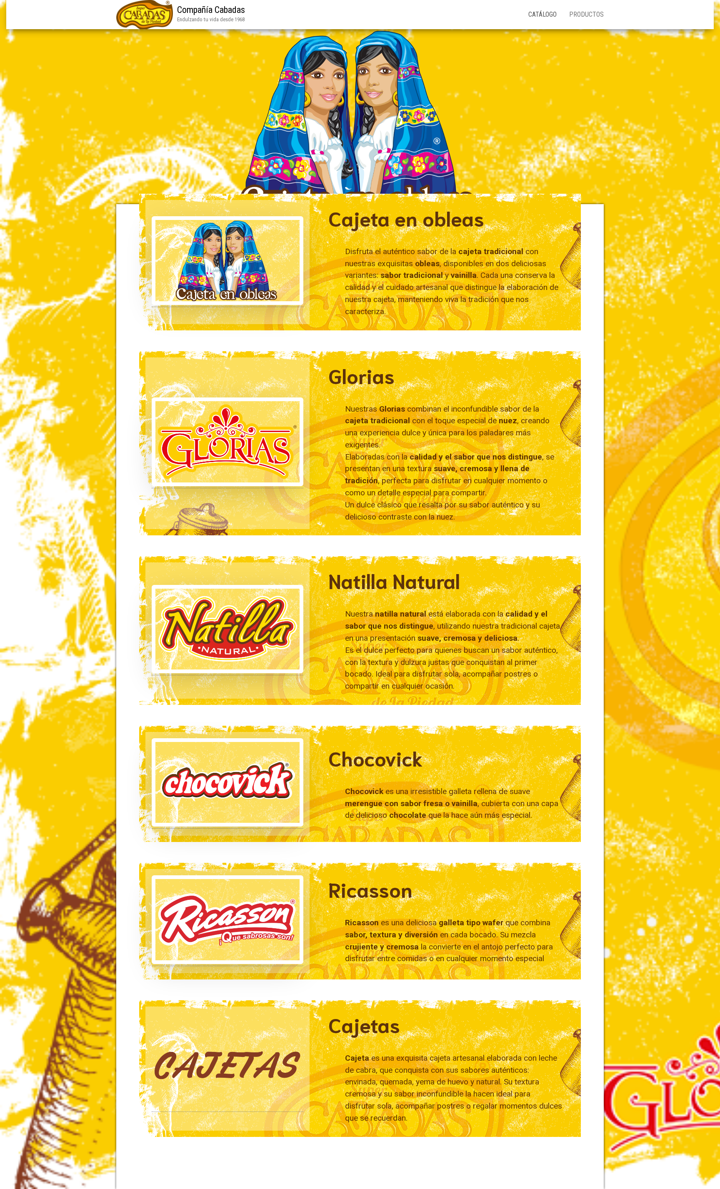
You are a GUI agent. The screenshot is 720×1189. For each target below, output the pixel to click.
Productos (586, 14)
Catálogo (542, 14)
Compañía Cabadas (211, 10)
